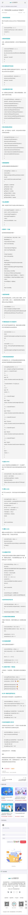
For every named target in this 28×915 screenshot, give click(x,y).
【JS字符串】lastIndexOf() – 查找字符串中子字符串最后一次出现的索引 (21, 798)
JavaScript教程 (5, 816)
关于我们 (21, 897)
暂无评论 (4, 820)
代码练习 (25, 800)
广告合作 (16, 897)
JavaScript (7, 768)
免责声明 (11, 897)
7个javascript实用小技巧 (20, 813)
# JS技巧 (12, 768)
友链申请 (6, 897)
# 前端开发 (22, 816)
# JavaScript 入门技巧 (10, 800)
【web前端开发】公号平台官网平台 (15, 911)
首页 (2, 6)
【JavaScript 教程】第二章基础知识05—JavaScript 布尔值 (6, 815)
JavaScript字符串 (19, 800)
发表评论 (23, 842)
